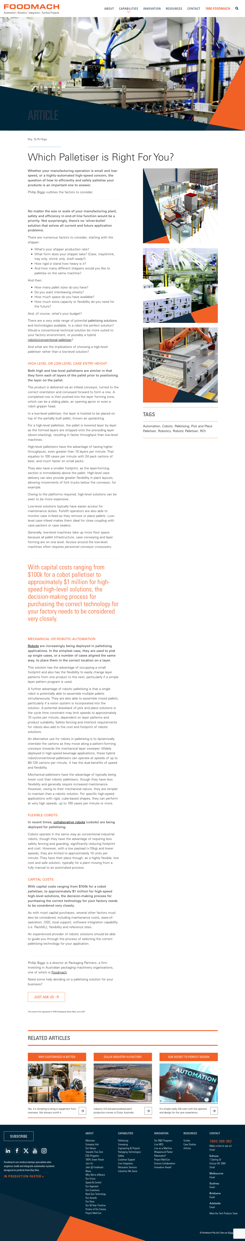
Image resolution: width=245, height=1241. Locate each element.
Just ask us (44, 997)
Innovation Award (162, 1167)
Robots (33, 646)
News (88, 1171)
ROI (203, 431)
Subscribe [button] (18, 1136)
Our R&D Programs (163, 1140)
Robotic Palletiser (185, 431)
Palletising (182, 426)
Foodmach (59, 972)
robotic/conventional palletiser (50, 340)
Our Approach (92, 1186)
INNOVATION (152, 8)
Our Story (90, 1201)
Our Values (91, 1148)
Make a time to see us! (221, 1145)
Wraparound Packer (163, 1151)
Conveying (123, 1144)
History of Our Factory (96, 1209)
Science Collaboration (164, 1163)
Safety (121, 1155)
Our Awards (91, 1197)
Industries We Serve (127, 1171)
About (90, 1133)
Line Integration (125, 1163)
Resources (190, 1133)
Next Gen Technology (96, 1193)
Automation (151, 426)
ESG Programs (92, 1155)
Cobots (167, 426)
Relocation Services (127, 1167)
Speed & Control (93, 1182)
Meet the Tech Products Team (224, 1213)
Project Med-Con (93, 1212)
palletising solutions (102, 320)
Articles (187, 1148)
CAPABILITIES (128, 8)
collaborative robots (69, 822)
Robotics (164, 431)
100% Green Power (95, 1159)
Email (212, 1149)
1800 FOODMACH (217, 8)
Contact (215, 1133)
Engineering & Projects (129, 1148)
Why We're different (95, 1174)
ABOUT (109, 8)
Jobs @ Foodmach (94, 1167)
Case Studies (190, 1144)
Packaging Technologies (129, 1151)
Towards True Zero (94, 1151)
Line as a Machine (163, 1148)
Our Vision (91, 1178)
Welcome (90, 1140)
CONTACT (193, 8)
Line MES (158, 1144)
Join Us (89, 1163)
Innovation (161, 1133)
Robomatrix (159, 1155)
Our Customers (93, 1190)
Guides (187, 1140)
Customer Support (126, 1159)
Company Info (92, 1144)
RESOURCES (174, 8)
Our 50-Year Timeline (96, 1205)
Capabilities (125, 1133)
